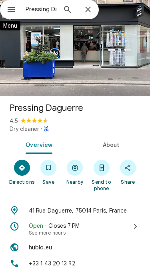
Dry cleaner (24, 128)
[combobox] (41, 9)
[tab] (38, 144)
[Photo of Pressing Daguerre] (75, 48)
